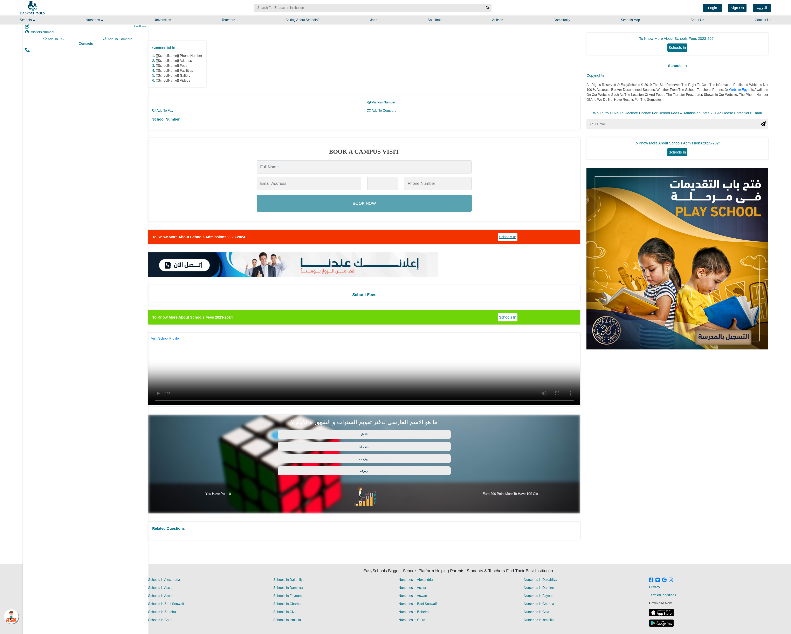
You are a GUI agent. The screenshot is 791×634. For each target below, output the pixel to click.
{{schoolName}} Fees (171, 65)
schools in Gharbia (287, 604)
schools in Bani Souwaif (166, 604)
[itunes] (661, 612)
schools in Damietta (288, 587)
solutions (434, 20)
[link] (651, 580)
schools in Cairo (160, 620)
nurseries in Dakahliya (540, 579)
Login (712, 8)
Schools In (507, 237)
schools (26, 20)
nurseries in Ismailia (539, 620)
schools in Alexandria (164, 579)
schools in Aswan (161, 596)
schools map (630, 20)
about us (697, 20)
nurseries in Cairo (412, 620)
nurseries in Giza (536, 612)
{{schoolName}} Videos (173, 80)
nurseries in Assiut (412, 587)
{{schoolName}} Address (174, 60)
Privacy (654, 587)
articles (497, 20)
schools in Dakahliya (288, 579)
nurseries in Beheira (414, 612)
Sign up (737, 8)
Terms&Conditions (662, 595)
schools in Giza (284, 612)
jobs (373, 20)
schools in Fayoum (287, 596)
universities (162, 20)
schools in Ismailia (287, 620)
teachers (228, 20)
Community (561, 20)
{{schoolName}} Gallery (173, 75)
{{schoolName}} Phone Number (179, 55)
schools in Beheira (162, 612)
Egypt (746, 89)
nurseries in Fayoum (539, 596)
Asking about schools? (302, 20)
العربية (762, 8)
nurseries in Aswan (413, 596)
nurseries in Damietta (540, 587)
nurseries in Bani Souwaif (418, 604)
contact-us (763, 20)
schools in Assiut (160, 587)
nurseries (93, 20)
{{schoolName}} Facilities (174, 70)
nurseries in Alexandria (416, 579)
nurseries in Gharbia (539, 604)
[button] (487, 8)
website (735, 89)
